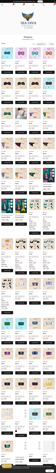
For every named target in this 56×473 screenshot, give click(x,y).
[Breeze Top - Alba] (49, 284)
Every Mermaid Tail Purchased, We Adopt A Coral (24, 1)
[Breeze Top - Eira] (21, 354)
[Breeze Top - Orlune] (35, 384)
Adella (49, 225)
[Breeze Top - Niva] (49, 354)
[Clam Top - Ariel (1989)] (35, 446)
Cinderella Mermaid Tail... (20, 457)
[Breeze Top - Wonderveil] (7, 446)
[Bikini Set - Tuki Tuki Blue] (35, 244)
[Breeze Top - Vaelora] (49, 414)
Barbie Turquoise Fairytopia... (7, 215)
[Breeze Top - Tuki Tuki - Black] (21, 414)
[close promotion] (55, 1)
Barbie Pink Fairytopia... (47, 184)
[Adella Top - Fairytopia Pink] (21, 53)
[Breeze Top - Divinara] (49, 323)
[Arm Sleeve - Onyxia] (35, 143)
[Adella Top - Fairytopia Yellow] (49, 53)
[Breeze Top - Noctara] (7, 384)
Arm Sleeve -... (32, 121)
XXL (33, 128)
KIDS (49, 189)
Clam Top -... (31, 454)
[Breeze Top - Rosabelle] (49, 384)
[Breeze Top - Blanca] (35, 323)
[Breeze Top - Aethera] (21, 284)
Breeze (31, 222)
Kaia (30, 228)
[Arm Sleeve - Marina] (7, 143)
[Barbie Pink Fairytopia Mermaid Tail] (49, 175)
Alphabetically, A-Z (41, 44)
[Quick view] (11, 50)
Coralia (31, 225)
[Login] (33, 5)
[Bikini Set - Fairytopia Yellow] (7, 244)
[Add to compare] (11, 55)
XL (2, 68)
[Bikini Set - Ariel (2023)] (49, 204)
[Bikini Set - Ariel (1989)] (35, 204)
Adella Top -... (4, 61)
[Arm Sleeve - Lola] (49, 113)
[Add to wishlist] (11, 52)
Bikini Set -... (31, 212)
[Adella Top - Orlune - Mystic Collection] (35, 83)
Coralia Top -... (45, 454)
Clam (35, 225)
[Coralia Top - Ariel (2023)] (49, 446)
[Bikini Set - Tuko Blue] (49, 244)
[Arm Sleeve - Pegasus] (7, 173)
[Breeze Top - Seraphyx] (7, 414)
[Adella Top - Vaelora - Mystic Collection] (7, 113)
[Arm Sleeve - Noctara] (21, 143)
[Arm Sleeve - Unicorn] (21, 173)
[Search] (44, 5)
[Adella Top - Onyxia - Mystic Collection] (21, 83)
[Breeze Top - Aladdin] (35, 284)
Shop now (40, 1)
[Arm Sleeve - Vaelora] (35, 173)
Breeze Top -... (18, 291)
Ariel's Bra (17, 121)
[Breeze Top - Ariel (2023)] (21, 323)
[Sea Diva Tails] (28, 20)
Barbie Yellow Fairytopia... (20, 215)
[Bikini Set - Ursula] (7, 284)
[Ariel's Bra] (21, 113)
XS (2, 65)
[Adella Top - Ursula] (49, 83)
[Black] (16, 431)
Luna (35, 222)
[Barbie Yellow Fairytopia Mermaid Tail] (21, 206)
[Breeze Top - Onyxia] (21, 384)
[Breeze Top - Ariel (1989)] (7, 323)
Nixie (34, 228)
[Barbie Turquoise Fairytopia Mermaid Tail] (7, 206)
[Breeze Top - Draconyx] (7, 354)
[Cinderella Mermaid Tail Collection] (21, 448)
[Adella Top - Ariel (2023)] (7, 53)
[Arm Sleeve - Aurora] (35, 113)
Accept (50, 470)
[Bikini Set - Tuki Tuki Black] (21, 244)
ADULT (44, 189)
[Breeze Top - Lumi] (35, 354)
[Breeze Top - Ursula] (35, 414)
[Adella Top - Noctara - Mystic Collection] (7, 83)
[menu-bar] (2, 5)
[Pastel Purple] (18, 128)
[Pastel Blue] (16, 128)
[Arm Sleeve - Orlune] (49, 143)
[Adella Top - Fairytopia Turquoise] (35, 53)
